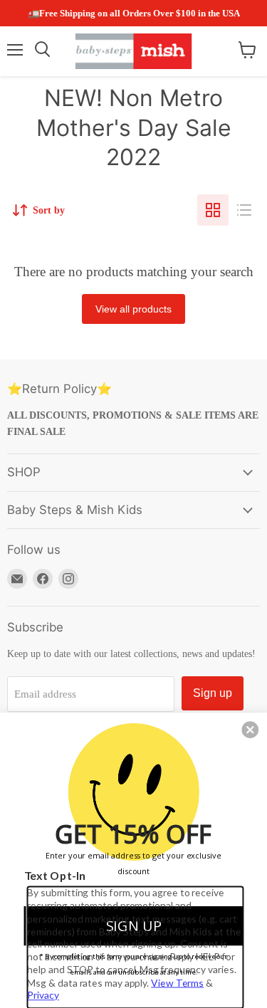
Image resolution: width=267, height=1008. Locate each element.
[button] (249, 729)
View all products (133, 309)
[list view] (244, 210)
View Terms (177, 982)
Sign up (212, 693)
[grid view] (213, 210)
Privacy (42, 995)
